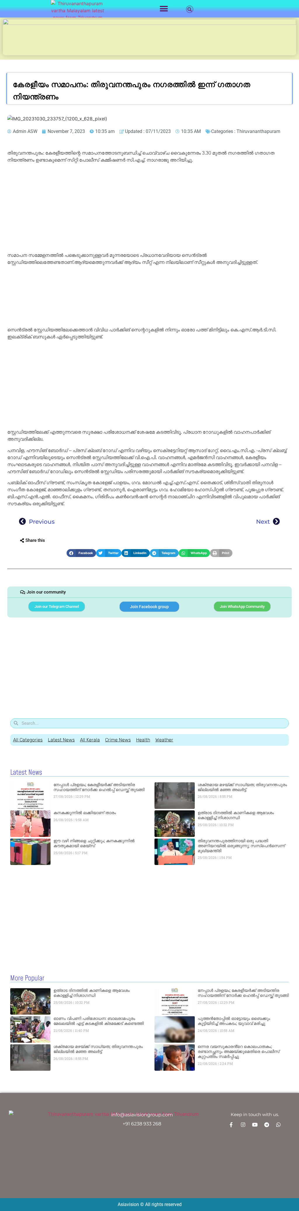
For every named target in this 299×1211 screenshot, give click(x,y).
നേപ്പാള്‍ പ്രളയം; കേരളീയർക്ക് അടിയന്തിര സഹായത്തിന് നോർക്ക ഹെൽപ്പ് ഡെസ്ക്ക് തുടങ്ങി (99, 787)
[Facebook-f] (231, 1124)
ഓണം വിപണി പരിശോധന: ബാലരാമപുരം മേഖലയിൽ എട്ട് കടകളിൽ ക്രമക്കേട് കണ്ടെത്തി (98, 1021)
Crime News (118, 740)
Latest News (61, 740)
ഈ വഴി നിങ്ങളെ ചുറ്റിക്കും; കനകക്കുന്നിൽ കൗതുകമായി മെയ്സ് (94, 843)
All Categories (28, 740)
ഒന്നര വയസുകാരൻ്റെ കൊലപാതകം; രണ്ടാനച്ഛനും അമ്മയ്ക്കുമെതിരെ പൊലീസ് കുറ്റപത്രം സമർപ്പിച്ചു (238, 1051)
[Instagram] (243, 1124)
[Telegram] (267, 1124)
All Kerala (90, 740)
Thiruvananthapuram (258, 131)
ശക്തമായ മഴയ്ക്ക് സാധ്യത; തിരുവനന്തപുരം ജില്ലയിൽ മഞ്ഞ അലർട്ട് (242, 787)
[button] (164, 8)
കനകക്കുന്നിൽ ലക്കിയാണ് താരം (84, 812)
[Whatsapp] (278, 1124)
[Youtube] (255, 1124)
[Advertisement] (149, 209)
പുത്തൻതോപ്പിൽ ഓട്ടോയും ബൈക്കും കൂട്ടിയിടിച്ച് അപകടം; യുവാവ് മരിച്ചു (234, 1021)
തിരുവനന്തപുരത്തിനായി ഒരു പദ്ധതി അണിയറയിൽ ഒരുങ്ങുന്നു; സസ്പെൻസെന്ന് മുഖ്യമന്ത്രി (241, 845)
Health (143, 740)
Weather (164, 740)
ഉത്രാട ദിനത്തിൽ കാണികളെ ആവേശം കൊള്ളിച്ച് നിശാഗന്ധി (236, 815)
